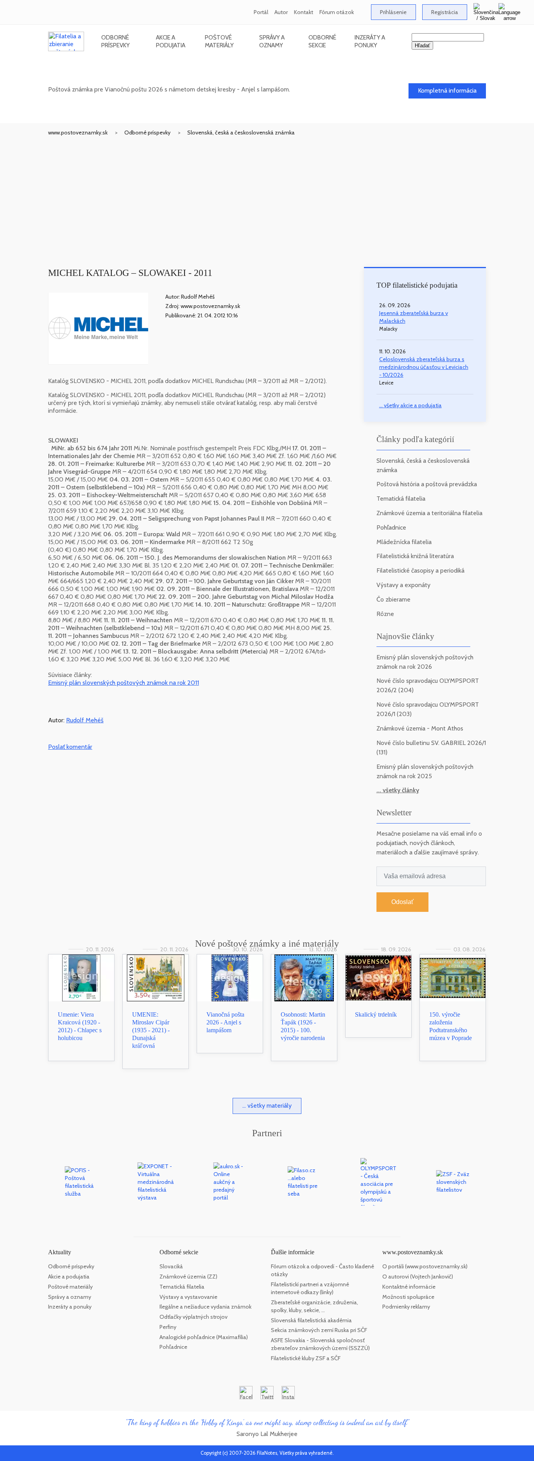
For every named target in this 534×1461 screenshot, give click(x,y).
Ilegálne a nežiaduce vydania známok (205, 1306)
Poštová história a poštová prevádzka (426, 484)
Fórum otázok (336, 12)
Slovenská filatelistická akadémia (311, 1320)
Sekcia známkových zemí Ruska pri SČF (319, 1330)
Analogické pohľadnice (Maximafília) (203, 1337)
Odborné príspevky (115, 41)
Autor (281, 12)
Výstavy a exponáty (403, 585)
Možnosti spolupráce (408, 1296)
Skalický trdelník (376, 1014)
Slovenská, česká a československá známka (241, 132)
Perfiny (167, 1326)
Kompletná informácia (447, 90)
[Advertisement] (267, 195)
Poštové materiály (219, 41)
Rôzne (385, 614)
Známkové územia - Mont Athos (419, 728)
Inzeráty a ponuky (370, 41)
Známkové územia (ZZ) (188, 1276)
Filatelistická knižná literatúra (415, 556)
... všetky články (397, 790)
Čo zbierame (393, 599)
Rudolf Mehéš (85, 720)
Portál (261, 12)
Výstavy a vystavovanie (188, 1296)
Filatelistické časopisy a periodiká (420, 570)
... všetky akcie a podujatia (410, 405)
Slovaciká (171, 1266)
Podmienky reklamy (406, 1306)
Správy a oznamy (272, 41)
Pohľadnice (391, 527)
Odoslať (402, 902)
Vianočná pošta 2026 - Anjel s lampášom (225, 1022)
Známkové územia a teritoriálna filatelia (429, 513)
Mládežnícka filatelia (404, 542)
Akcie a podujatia (170, 41)
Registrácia (444, 12)
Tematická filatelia (400, 498)
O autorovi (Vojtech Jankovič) (417, 1276)
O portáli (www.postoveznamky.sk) (425, 1266)
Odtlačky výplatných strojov (193, 1316)
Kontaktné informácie (408, 1286)
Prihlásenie (393, 12)
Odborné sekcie (322, 41)
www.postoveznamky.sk (78, 132)
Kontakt (303, 12)
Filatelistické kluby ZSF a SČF (305, 1358)
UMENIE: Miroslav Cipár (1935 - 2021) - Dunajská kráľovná (151, 1030)
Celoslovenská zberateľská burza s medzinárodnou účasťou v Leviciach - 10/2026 (423, 367)
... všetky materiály (267, 1105)
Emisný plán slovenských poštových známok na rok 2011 (123, 682)
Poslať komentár (70, 746)
